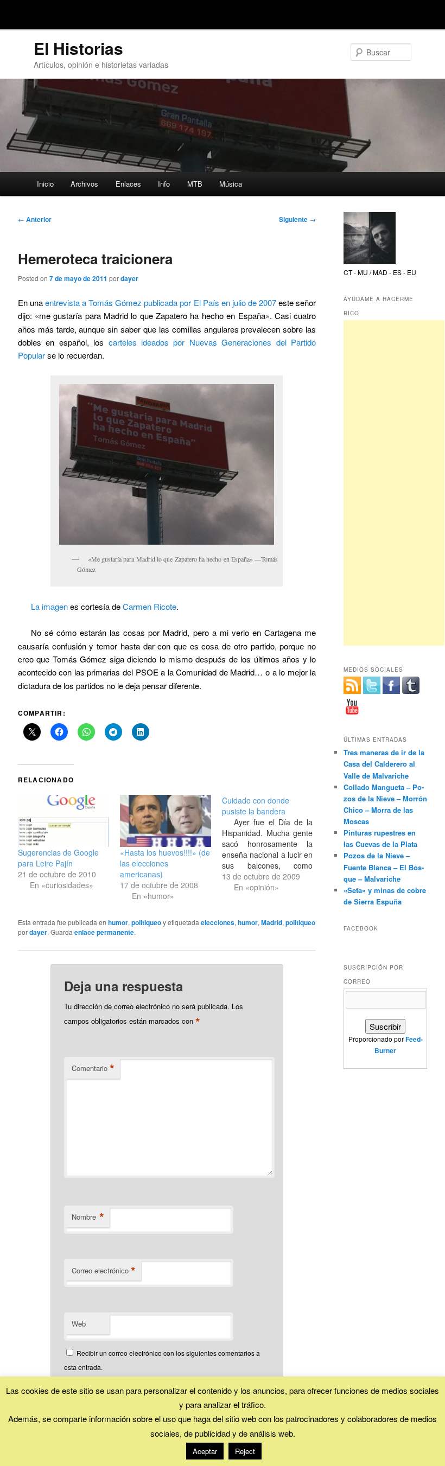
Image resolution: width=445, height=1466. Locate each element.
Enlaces (128, 184)
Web (79, 1323)
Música (230, 184)
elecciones (217, 922)
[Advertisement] (394, 483)
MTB (194, 184)
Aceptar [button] (205, 1451)
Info (164, 184)
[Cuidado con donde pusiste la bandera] (273, 844)
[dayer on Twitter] (371, 685)
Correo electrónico (104, 1270)
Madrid (271, 922)
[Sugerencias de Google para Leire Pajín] (63, 821)
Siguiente (297, 219)
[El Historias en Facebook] (391, 685)
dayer (129, 278)
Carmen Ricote (149, 606)
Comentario (93, 1068)
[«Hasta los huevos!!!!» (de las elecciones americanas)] (165, 821)
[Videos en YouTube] (352, 706)
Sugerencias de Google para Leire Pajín (58, 858)
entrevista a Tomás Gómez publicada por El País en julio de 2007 (160, 302)
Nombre (88, 1217)
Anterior (35, 219)
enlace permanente (104, 932)
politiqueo (146, 922)
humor (118, 922)
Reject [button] (245, 1451)
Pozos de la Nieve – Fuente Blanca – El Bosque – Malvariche (384, 866)
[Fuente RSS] (352, 685)
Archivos (84, 184)
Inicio (45, 184)
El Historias (78, 48)
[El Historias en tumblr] (410, 685)
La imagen (49, 606)
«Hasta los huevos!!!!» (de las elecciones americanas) (165, 863)
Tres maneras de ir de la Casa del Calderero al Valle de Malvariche (384, 763)
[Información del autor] (370, 261)
